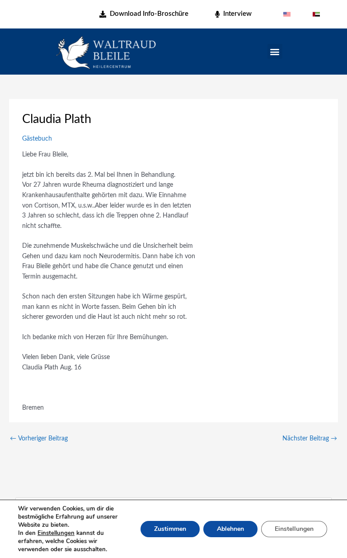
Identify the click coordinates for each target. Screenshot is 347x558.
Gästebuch (37, 139)
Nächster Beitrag (309, 438)
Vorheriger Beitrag (39, 438)
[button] (274, 51)
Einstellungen (56, 533)
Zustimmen (170, 529)
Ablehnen (230, 529)
